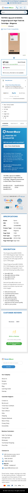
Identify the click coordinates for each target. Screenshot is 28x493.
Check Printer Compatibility (10, 29)
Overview (5, 123)
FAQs (3, 413)
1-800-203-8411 (8, 458)
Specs (22, 123)
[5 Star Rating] (8, 201)
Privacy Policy (5, 423)
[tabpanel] (14, 44)
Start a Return (6, 411)
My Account (5, 403)
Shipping (4, 416)
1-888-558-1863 (8, 461)
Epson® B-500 (6, 187)
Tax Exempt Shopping (8, 443)
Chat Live (22, 196)
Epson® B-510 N (7, 189)
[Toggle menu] (24, 7)
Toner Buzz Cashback (8, 405)
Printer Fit (14, 123)
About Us (4, 378)
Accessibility (5, 426)
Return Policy (5, 421)
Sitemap (4, 391)
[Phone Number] (17, 7)
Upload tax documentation (18, 98)
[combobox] (14, 12)
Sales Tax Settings (7, 435)
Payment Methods (7, 418)
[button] (19, 207)
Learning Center (6, 389)
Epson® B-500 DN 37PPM (19, 186)
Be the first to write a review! (14, 343)
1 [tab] (14, 57)
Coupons (4, 384)
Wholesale (5, 440)
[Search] (25, 12)
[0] (20, 7)
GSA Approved (6, 438)
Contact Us (5, 400)
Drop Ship (4, 445)
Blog (3, 386)
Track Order (5, 408)
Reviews (4, 381)
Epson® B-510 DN (7, 185)
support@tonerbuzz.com (11, 468)
